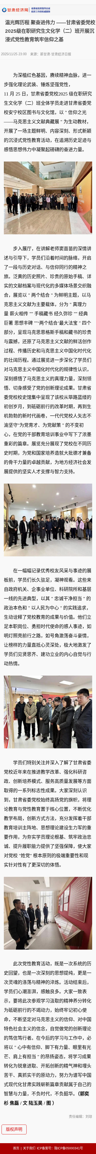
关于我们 (29, 1148)
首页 (16, 1148)
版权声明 (14, 1129)
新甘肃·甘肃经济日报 (55, 54)
